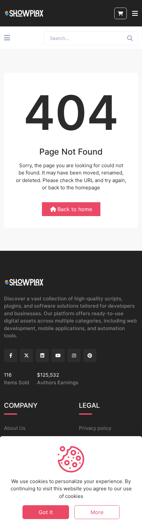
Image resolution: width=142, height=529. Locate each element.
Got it (46, 512)
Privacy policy (95, 428)
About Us (14, 428)
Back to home (74, 209)
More (96, 512)
